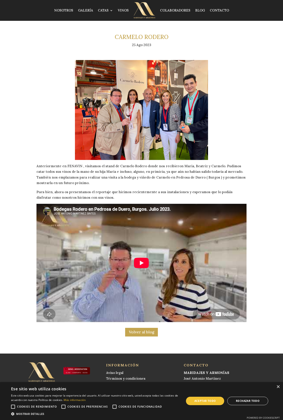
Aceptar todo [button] (205, 401)
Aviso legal (114, 373)
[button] (95, 414)
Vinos (123, 10)
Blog (200, 10)
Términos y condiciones (125, 378)
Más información (75, 400)
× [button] (278, 387)
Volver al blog (141, 332)
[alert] (141, 401)
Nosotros (63, 10)
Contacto (219, 10)
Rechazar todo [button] (248, 401)
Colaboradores (175, 10)
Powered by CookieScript (263, 417)
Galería (85, 10)
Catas (103, 10)
